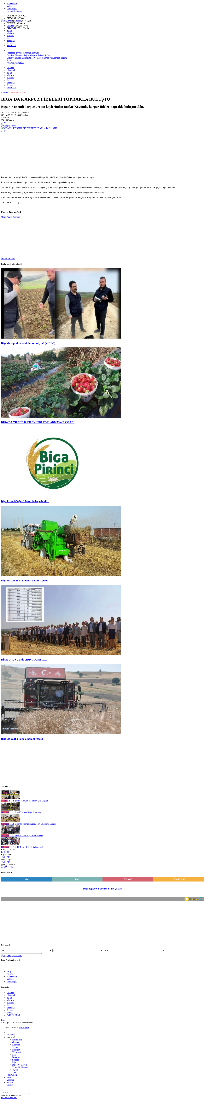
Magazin (10, 33)
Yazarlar (10, 1080)
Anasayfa (5, 92)
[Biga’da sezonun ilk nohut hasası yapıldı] (61, 575)
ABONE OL (7, 867)
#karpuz (16, 217)
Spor (9, 60)
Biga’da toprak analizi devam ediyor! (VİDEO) (28, 343)
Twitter (19, 53)
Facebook (11, 53)
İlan (8, 38)
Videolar (10, 6)
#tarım (9, 217)
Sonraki (11, 258)
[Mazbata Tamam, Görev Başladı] (10, 833)
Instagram (27, 53)
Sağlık (9, 30)
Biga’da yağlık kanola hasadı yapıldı (22, 738)
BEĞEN (5, 852)
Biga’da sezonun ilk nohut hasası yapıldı (24, 580)
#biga (3, 217)
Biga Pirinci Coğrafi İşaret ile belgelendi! (25, 501)
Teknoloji (11, 35)
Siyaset (10, 43)
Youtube (35, 53)
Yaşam (63, 58)
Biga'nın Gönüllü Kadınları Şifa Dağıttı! (28, 801)
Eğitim (24, 58)
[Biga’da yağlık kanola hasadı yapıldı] (61, 733)
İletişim (16, 63)
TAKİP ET (6, 857)
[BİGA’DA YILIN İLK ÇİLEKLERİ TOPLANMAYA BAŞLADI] (61, 417)
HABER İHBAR (9, 1097)
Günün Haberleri (14, 11)
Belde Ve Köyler (35, 58)
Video (9, 1077)
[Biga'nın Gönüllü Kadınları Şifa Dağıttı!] (10, 798)
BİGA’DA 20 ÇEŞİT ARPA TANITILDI (24, 659)
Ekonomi (11, 28)
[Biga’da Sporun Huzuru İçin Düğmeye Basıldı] (10, 821)
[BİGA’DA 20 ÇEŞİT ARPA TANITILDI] (61, 654)
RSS (22, 63)
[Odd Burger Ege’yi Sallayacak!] (10, 844)
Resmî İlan (11, 45)
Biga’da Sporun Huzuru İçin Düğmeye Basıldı (32, 824)
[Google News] (8, 126)
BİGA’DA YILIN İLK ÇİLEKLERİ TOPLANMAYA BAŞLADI (37, 422)
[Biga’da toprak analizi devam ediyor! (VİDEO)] (61, 338)
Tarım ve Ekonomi (18, 92)
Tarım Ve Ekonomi (51, 58)
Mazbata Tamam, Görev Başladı (26, 835)
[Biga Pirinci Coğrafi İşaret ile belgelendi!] (61, 496)
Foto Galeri (12, 3)
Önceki (4, 258)
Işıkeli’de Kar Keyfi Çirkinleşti (25, 812)
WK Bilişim (24, 1027)
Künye (10, 63)
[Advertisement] (84, 154)
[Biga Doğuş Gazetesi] (11, 21)
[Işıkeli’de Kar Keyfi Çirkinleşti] (10, 810)
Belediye (11, 40)
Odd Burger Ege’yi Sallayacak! (26, 847)
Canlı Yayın (12, 8)
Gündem (10, 25)
